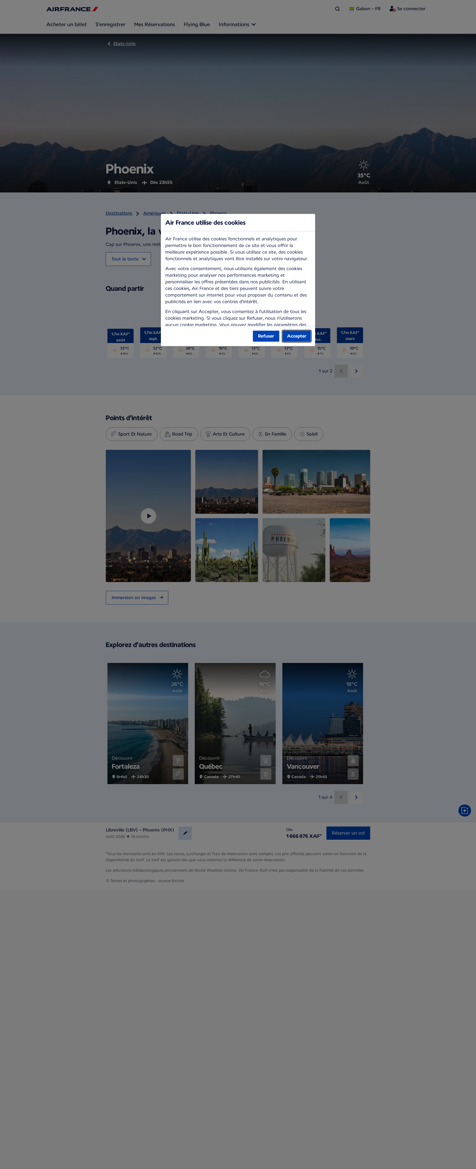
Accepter (296, 336)
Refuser (266, 336)
